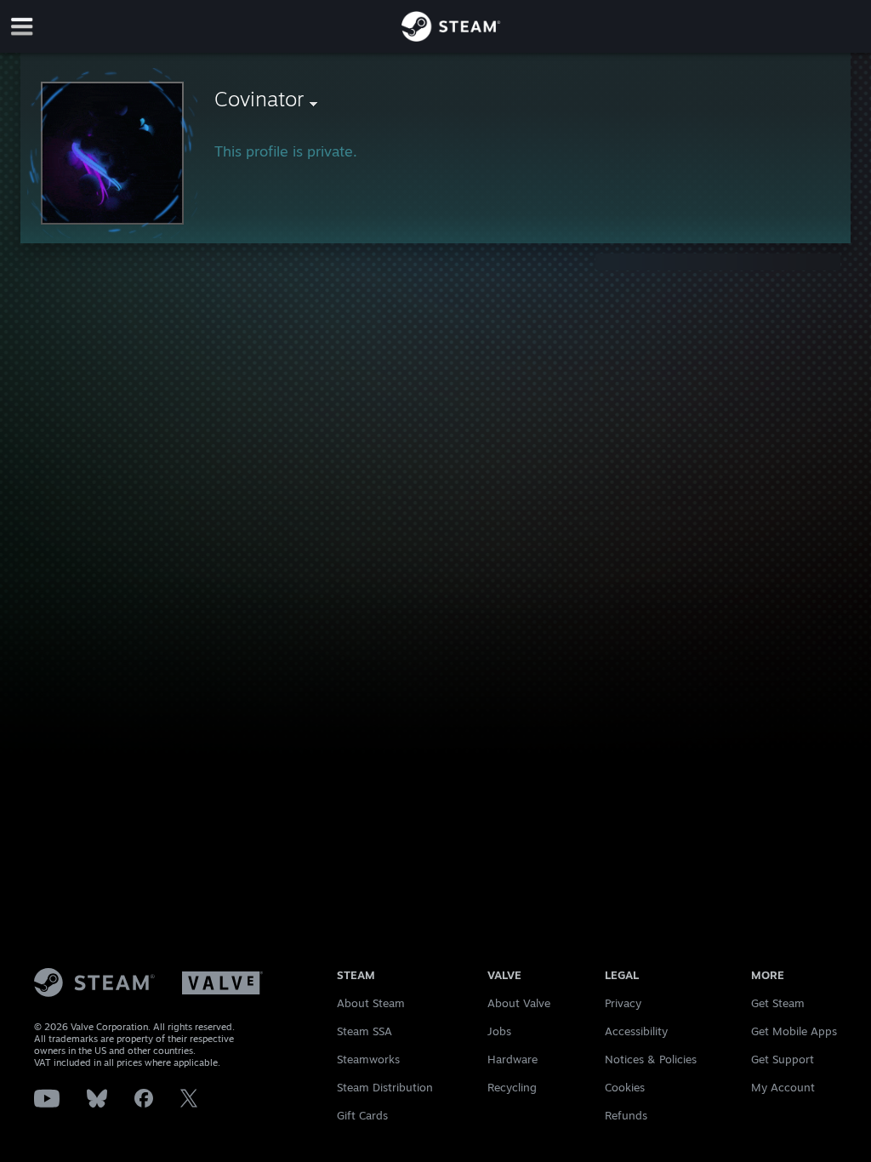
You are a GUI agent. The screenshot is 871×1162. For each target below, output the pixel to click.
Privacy (623, 1003)
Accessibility (636, 1031)
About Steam (371, 1003)
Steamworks (368, 1059)
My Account (783, 1087)
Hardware (512, 1059)
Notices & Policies (651, 1059)
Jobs (499, 1031)
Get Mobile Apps (794, 1031)
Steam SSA (364, 1031)
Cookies (625, 1087)
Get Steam (778, 1003)
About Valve (518, 1003)
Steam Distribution (385, 1087)
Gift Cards (362, 1115)
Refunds (626, 1115)
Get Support (782, 1059)
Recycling (512, 1087)
